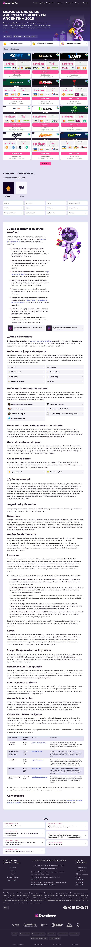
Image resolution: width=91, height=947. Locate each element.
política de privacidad (78, 883)
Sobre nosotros (81, 868)
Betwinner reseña (16, 101)
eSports (59, 3)
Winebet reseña (74, 101)
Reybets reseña (16, 156)
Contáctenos (81, 871)
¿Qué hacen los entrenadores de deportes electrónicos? (45, 878)
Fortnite (12, 871)
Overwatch (12, 868)
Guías (77, 3)
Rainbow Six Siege (12, 877)
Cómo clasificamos (79, 878)
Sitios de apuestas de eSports (43, 3)
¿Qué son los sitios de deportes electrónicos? (48, 865)
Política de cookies (38, 944)
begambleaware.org (37, 760)
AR (5, 907)
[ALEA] (30, 925)
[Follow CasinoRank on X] (73, 907)
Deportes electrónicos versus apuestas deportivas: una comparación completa (48, 873)
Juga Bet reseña (74, 156)
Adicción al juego (57, 944)
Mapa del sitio (74, 944)
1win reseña (74, 75)
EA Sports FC (12, 880)
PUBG (12, 874)
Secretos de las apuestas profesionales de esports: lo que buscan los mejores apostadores (48, 883)
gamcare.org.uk (36, 768)
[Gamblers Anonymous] (69, 925)
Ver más (44, 163)
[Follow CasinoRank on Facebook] (64, 907)
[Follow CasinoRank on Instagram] (68, 907)
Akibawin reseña (45, 156)
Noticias (85, 3)
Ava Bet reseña (74, 128)
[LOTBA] (15, 925)
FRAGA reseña (45, 101)
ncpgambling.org (37, 751)
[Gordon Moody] (57, 925)
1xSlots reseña (45, 75)
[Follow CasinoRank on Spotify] (81, 907)
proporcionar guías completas (41, 341)
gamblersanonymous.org (39, 742)
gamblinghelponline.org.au (39, 777)
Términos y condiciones (18, 944)
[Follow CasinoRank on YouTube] (77, 907)
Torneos (68, 3)
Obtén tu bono (17, 72)
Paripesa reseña (17, 128)
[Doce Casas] (44, 925)
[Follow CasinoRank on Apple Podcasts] (85, 907)
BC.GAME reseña (45, 128)
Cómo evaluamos (81, 874)
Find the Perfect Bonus (48, 869)
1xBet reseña (17, 75)
